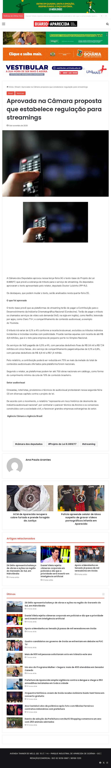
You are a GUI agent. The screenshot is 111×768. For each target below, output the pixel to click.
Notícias (20, 93)
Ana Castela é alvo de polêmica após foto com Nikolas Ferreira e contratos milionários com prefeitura (59, 707)
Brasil (17, 87)
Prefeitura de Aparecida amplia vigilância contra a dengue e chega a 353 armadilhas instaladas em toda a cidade (64, 682)
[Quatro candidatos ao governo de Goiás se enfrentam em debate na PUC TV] (15, 645)
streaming (89, 444)
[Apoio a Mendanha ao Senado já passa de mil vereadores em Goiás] (89, 554)
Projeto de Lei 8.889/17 (63, 444)
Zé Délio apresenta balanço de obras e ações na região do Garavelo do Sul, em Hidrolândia (21, 569)
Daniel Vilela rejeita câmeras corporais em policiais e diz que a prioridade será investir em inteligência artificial (55, 571)
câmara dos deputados (29, 444)
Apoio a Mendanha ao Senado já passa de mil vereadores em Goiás (56, 16)
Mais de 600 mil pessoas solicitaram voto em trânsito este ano (58, 654)
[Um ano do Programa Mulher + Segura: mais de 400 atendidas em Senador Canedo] (15, 671)
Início (11, 87)
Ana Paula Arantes (38, 460)
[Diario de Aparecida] (55, 24)
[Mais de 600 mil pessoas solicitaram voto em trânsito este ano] (15, 658)
